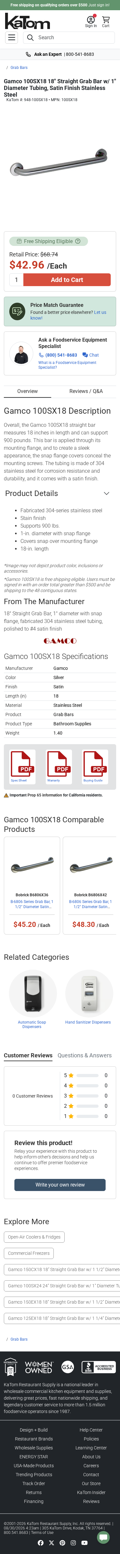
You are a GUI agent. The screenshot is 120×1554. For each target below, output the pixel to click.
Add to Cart (67, 280)
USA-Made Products (34, 1465)
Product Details (31, 493)
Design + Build (34, 1429)
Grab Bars (19, 67)
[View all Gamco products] (60, 641)
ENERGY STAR (34, 1456)
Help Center (91, 1429)
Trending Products (34, 1474)
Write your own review (60, 1185)
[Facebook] (41, 1542)
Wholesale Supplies (34, 1447)
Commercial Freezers (29, 1253)
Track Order (33, 1483)
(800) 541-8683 (61, 355)
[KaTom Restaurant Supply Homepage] (27, 21)
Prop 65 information (45, 795)
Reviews (91, 1501)
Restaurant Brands (34, 1438)
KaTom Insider (91, 1492)
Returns (34, 1492)
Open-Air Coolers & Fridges (34, 1237)
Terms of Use (42, 1532)
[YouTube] (84, 1542)
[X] (51, 1542)
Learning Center (91, 1447)
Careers (91, 1465)
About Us (91, 1456)
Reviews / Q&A (86, 391)
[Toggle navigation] (11, 38)
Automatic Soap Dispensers (32, 1024)
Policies (91, 1438)
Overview (27, 391)
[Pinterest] (62, 1542)
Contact (91, 1474)
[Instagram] (73, 1542)
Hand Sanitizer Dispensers (88, 1022)
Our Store (91, 1483)
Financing (34, 1501)
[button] (91, 22)
